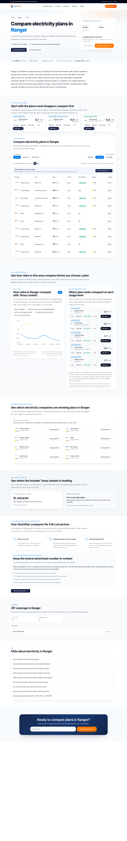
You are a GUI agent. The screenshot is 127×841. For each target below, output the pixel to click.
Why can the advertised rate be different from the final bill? (31, 691)
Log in (115, 1)
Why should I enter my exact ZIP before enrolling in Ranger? (31, 668)
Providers (58, 6)
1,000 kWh (100, 157)
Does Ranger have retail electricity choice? (26, 659)
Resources (66, 6)
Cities (19, 17)
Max (60, 292)
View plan (17, 128)
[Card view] (37, 163)
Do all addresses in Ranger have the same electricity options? (32, 664)
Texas (13, 17)
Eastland (101, 27)
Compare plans (111, 6)
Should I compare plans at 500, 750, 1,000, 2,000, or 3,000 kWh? (32, 696)
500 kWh (90, 157)
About (82, 6)
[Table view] (35, 163)
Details (109, 182)
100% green (35, 157)
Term (68, 177)
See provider (54, 429)
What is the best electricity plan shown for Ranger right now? (31, 673)
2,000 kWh (109, 157)
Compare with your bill (106, 1)
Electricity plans (48, 6)
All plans (17, 157)
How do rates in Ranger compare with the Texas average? (30, 682)
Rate (54, 177)
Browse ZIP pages (35, 50)
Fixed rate (26, 157)
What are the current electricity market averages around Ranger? (33, 677)
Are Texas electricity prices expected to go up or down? (30, 686)
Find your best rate (19, 50)
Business (75, 6)
